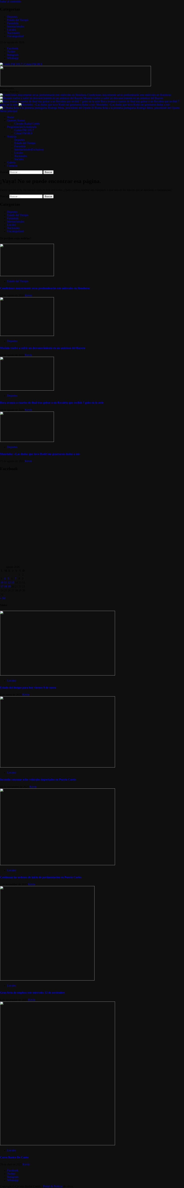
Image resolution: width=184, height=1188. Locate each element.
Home (10, 117)
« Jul (2, 598)
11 (5, 582)
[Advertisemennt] (75, 85)
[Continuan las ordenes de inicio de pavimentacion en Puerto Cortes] (57, 864)
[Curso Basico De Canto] (57, 1144)
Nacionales (13, 32)
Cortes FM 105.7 (24, 130)
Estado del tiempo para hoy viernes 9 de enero (28, 687)
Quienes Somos (16, 120)
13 (12, 582)
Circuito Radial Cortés (27, 123)
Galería (11, 162)
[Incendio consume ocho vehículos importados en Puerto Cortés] (57, 766)
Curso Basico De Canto (14, 1157)
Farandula (13, 23)
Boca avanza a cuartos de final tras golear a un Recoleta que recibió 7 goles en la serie (52, 402)
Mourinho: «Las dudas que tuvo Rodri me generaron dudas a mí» (133, 104)
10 (2, 582)
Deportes (12, 16)
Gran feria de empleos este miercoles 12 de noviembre (32, 992)
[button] (8, 111)
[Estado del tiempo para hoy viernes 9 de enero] (57, 674)
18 (5, 586)
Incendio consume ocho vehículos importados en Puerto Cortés (38, 779)
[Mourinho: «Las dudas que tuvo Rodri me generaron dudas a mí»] (27, 440)
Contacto (12, 165)
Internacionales (15, 26)
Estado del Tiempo (17, 20)
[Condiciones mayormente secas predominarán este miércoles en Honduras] (27, 275)
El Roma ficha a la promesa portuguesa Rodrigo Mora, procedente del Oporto (136, 107)
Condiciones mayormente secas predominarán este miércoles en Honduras (129, 94)
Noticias (12, 136)
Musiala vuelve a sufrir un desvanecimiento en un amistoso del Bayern (123, 98)
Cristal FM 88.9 (23, 133)
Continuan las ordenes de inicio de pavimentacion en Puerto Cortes (41, 877)
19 (9, 586)
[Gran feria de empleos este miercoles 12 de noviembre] (47, 979)
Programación (21, 126)
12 (9, 582)
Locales (11, 29)
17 (2, 586)
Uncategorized (15, 36)
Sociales (19, 159)
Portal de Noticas (53, 1186)
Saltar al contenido (10, 1)
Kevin (28, 295)
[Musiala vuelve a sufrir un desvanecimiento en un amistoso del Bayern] (27, 334)
